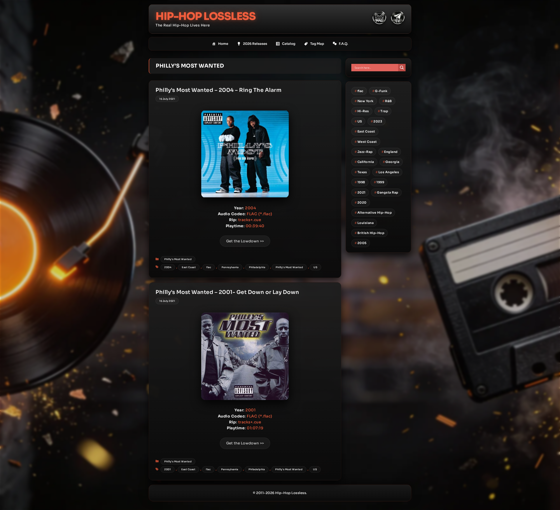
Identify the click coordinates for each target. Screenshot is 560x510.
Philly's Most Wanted (178, 259)
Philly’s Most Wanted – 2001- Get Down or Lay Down (227, 292)
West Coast (366, 142)
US (315, 267)
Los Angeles (387, 172)
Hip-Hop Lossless (206, 16)
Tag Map (317, 44)
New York (364, 101)
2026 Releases (255, 44)
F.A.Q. (343, 44)
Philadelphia (257, 267)
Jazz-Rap (364, 152)
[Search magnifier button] (402, 67)
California (364, 162)
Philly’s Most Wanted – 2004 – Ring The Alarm (218, 90)
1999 (379, 182)
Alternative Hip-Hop (373, 213)
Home (223, 44)
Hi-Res (362, 111)
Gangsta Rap (386, 192)
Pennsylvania (230, 267)
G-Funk (380, 91)
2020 (361, 202)
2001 (167, 469)
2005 (361, 243)
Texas (361, 172)
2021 (360, 192)
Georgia (391, 162)
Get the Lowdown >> (245, 241)
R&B (387, 101)
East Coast (189, 267)
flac (208, 267)
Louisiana (364, 223)
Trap (383, 111)
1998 (360, 182)
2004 (167, 267)
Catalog (288, 44)
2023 (376, 121)
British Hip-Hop (369, 233)
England (390, 152)
